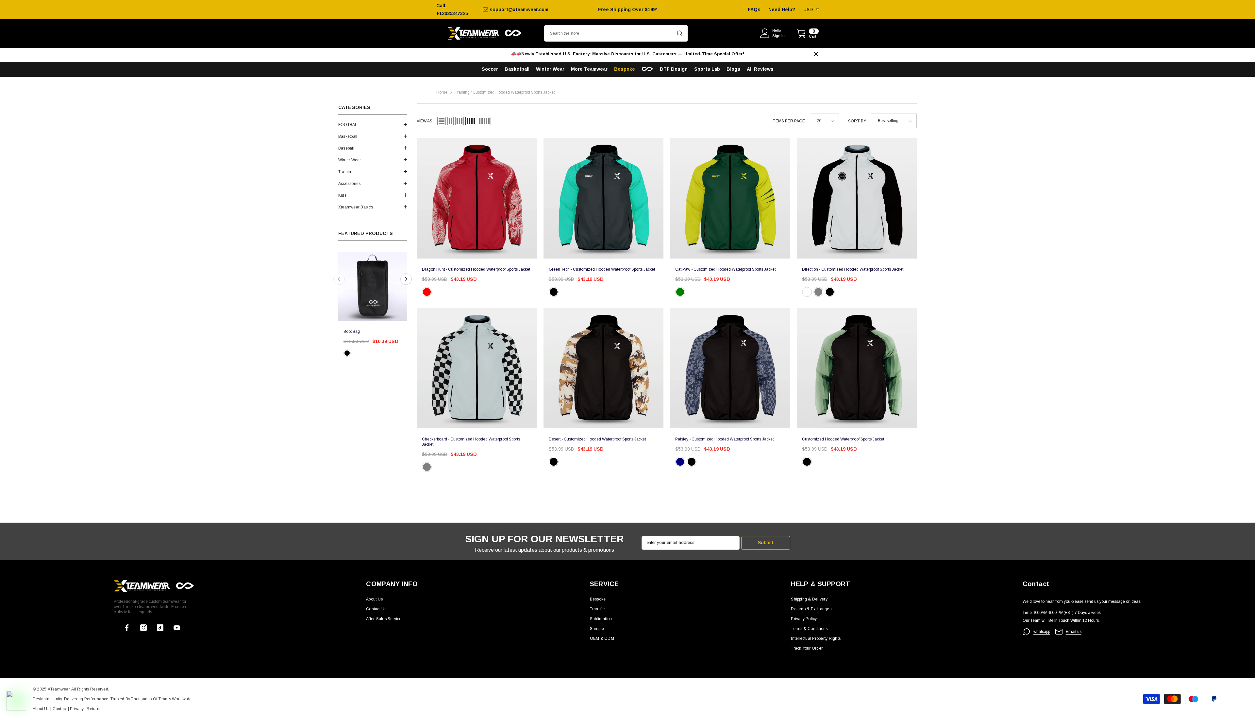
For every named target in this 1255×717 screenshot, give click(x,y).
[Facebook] (126, 627)
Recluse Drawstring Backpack (369, 331)
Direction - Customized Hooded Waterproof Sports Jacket (852, 269)
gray (818, 292)
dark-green (680, 292)
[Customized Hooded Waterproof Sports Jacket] (857, 368)
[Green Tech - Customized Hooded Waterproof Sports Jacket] (604, 198)
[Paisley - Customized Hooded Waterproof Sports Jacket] (730, 368)
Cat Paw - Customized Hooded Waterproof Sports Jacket (725, 269)
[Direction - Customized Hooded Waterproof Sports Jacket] (857, 198)
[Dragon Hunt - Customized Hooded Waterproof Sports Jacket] (477, 198)
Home (441, 92)
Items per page (788, 121)
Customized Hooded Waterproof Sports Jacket (843, 439)
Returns (94, 709)
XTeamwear (59, 689)
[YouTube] (176, 627)
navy (680, 462)
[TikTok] (160, 627)
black (347, 353)
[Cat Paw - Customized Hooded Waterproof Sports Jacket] (730, 198)
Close (816, 54)
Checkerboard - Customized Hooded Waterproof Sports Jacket (471, 442)
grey (427, 467)
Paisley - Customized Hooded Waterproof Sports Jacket (724, 439)
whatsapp (1041, 631)
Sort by (857, 121)
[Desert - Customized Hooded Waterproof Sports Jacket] (604, 368)
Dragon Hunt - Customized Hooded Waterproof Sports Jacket (476, 269)
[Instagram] (143, 627)
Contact (59, 709)
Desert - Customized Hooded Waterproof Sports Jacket (597, 439)
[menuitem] (372, 125)
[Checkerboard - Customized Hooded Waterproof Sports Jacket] (477, 368)
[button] (372, 124)
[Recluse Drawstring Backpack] (372, 286)
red (427, 292)
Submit (766, 542)
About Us (41, 709)
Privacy (77, 709)
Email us (1073, 631)
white (356, 353)
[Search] (616, 33)
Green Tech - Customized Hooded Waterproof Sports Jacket (602, 269)
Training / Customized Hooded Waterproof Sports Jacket (505, 92)
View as (424, 121)
